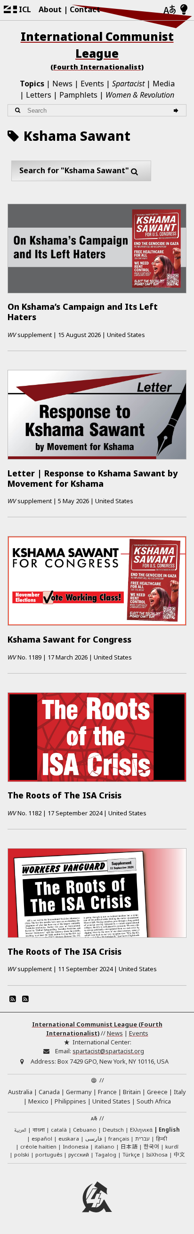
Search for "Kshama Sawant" (74, 170)
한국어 (151, 1146)
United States (111, 1101)
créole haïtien (38, 1146)
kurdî (171, 1146)
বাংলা (38, 1130)
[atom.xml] (13, 999)
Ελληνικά (141, 1129)
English (169, 1129)
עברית (142, 1138)
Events (92, 83)
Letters (38, 95)
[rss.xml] (25, 999)
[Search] (177, 110)
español (42, 1138)
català (59, 1129)
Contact (85, 9)
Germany (79, 1092)
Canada (49, 1092)
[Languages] (169, 10)
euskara (68, 1138)
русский (78, 1154)
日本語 (129, 1146)
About (50, 9)
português (48, 1154)
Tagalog (105, 1154)
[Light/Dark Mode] (184, 10)
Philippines (70, 1101)
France (107, 1092)
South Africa (154, 1101)
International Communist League (97, 50)
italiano (104, 1146)
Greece (157, 1092)
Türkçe (131, 1154)
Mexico (38, 1101)
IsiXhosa (157, 1154)
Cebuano (85, 1129)
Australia (20, 1092)
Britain (132, 1092)
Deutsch (113, 1129)
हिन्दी (161, 1138)
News (62, 83)
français (118, 1138)
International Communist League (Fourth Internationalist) (97, 1028)
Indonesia (76, 1146)
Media (164, 83)
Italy (180, 1092)
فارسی (93, 1138)
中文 (179, 1154)
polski (21, 1154)
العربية (20, 1130)
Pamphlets (78, 95)
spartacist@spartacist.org (108, 1051)
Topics (32, 83)
